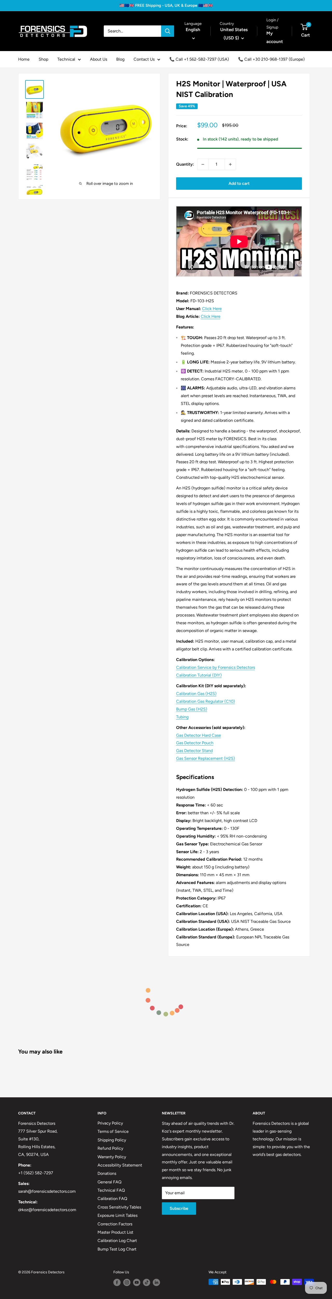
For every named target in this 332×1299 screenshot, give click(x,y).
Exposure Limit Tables (117, 1215)
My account (274, 37)
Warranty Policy (112, 1156)
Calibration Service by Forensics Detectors (215, 667)
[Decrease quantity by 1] (202, 164)
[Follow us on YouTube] (136, 1282)
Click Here (212, 308)
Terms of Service (113, 1131)
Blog (120, 59)
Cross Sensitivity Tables (119, 1207)
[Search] (167, 31)
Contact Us (144, 59)
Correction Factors (115, 1223)
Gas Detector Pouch (194, 742)
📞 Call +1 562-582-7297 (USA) (199, 59)
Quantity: (185, 164)
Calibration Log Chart (117, 1240)
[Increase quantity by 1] (230, 164)
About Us (98, 59)
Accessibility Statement (120, 1165)
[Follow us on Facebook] (117, 1282)
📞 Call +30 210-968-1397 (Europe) (271, 59)
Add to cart (239, 183)
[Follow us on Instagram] (126, 1282)
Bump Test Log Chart (117, 1249)
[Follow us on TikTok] (146, 1282)
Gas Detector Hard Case (198, 735)
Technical (66, 59)
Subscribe (179, 1208)
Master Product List (115, 1232)
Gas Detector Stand (194, 750)
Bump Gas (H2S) (191, 709)
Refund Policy (110, 1148)
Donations (107, 1173)
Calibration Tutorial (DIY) (199, 675)
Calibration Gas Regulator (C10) (205, 701)
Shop (43, 59)
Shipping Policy (112, 1139)
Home (24, 59)
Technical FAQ (111, 1190)
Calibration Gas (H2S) (196, 693)
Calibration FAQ (112, 1198)
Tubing (182, 716)
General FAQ (109, 1181)
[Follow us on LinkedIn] (156, 1282)
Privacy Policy (110, 1123)
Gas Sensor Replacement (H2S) (205, 758)
